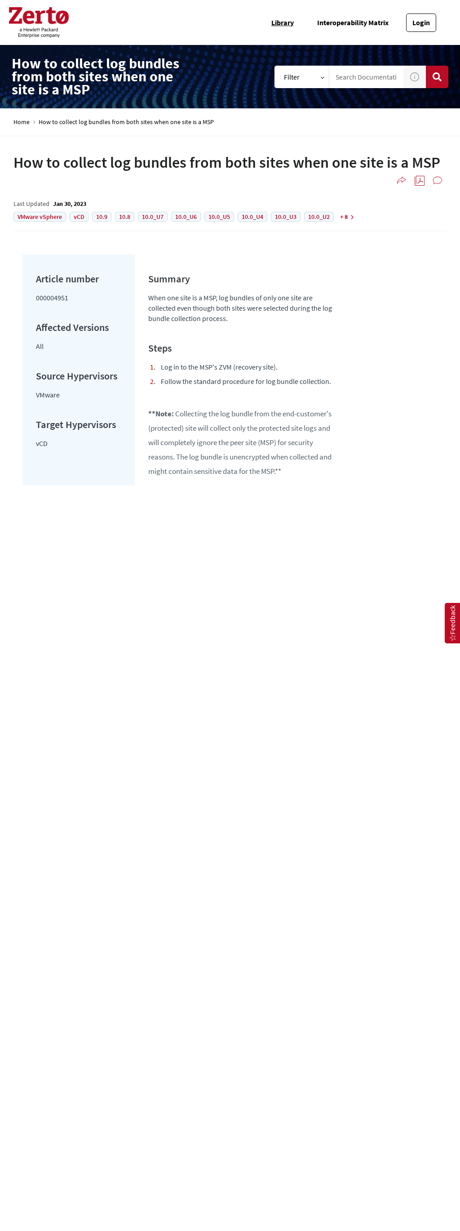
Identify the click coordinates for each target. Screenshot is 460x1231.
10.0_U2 (319, 217)
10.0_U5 (219, 217)
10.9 (101, 217)
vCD (79, 217)
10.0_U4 (252, 217)
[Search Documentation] (437, 77)
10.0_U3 (285, 217)
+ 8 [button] (344, 217)
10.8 (124, 217)
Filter (292, 76)
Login (421, 22)
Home (21, 122)
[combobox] (366, 77)
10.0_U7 (153, 217)
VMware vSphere (40, 217)
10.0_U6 (186, 217)
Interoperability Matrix (353, 22)
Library (282, 22)
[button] (414, 77)
